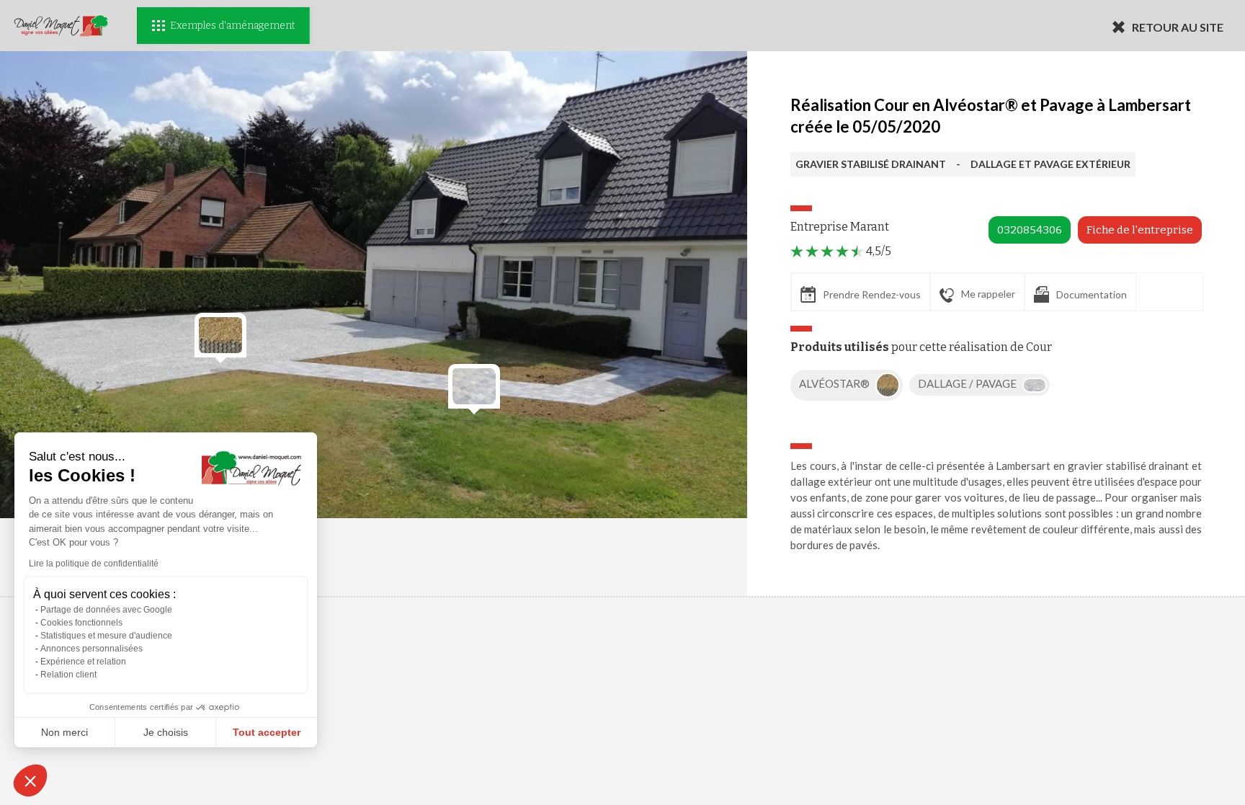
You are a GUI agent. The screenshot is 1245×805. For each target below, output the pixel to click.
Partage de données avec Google (106, 610)
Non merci (64, 732)
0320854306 (1029, 229)
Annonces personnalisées (91, 649)
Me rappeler (988, 294)
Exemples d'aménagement (232, 25)
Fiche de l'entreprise (1139, 229)
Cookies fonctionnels (81, 623)
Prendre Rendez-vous (872, 294)
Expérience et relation (83, 662)
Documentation (1091, 294)
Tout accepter (266, 732)
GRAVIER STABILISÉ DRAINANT (870, 164)
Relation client (68, 675)
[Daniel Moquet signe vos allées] (61, 25)
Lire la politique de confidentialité (94, 564)
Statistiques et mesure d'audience (106, 636)
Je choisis (165, 732)
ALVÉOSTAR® (835, 383)
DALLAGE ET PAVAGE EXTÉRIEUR (1050, 164)
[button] (30, 780)
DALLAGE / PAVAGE (968, 383)
